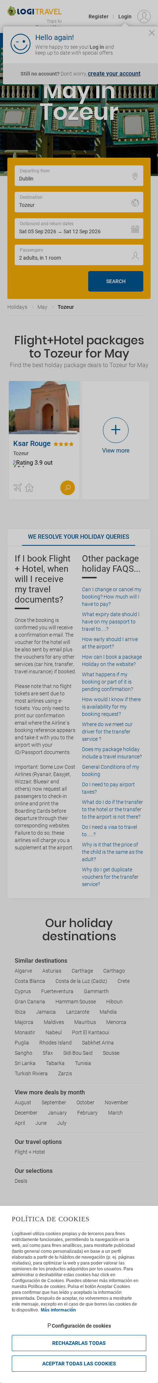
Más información (58, 1310)
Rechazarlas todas (79, 1343)
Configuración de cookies (81, 1326)
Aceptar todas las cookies (79, 1363)
